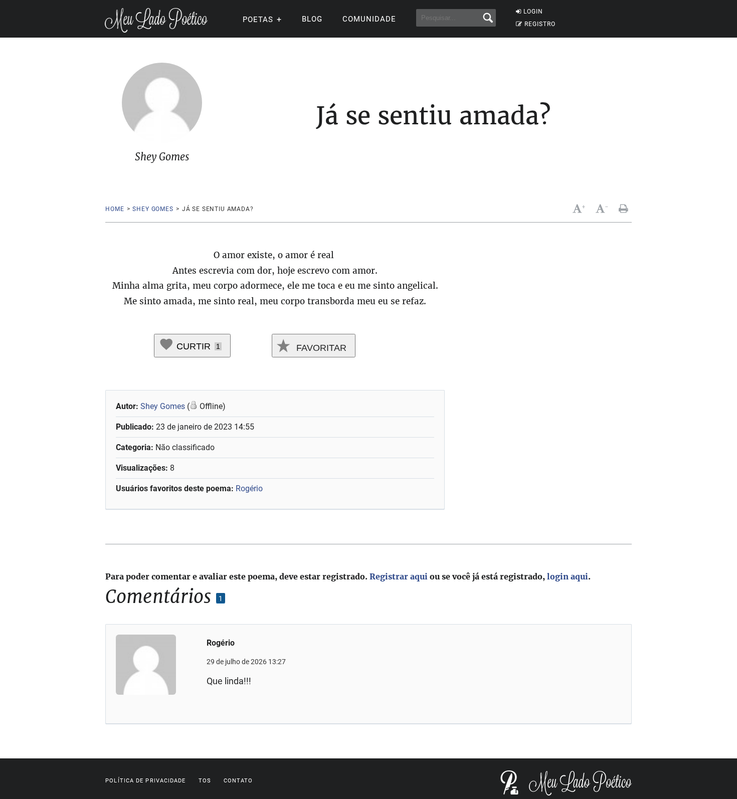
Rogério (249, 488)
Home (114, 209)
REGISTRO (540, 24)
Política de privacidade (145, 780)
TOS (205, 780)
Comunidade (369, 19)
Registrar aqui (399, 576)
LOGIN (533, 11)
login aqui (567, 576)
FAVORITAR (320, 348)
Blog (312, 19)
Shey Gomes (152, 209)
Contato (238, 780)
